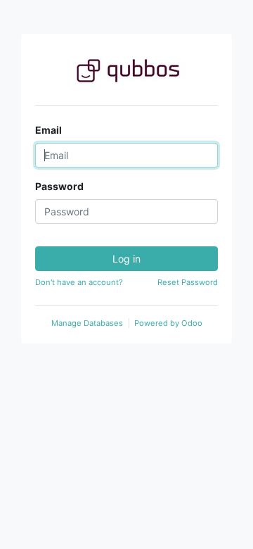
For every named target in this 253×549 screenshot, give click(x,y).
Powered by (168, 323)
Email (48, 130)
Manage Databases (87, 323)
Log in (126, 259)
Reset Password (187, 282)
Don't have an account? (79, 282)
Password (59, 186)
